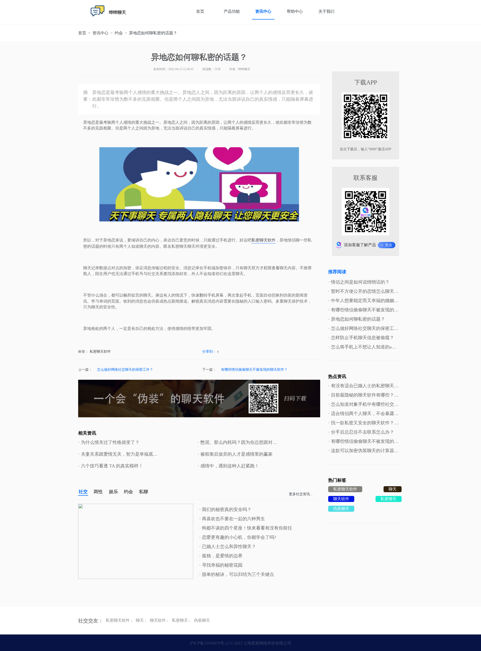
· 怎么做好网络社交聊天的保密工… (363, 328)
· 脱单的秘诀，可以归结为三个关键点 (236, 574)
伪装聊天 (341, 508)
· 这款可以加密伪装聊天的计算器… (363, 450)
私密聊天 (389, 499)
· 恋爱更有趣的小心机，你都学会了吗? (237, 537)
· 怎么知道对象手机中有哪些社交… (363, 404)
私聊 (143, 491)
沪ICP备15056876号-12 (209, 643)
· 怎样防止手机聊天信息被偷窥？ (361, 337)
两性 (98, 491)
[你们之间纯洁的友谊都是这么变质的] (135, 541)
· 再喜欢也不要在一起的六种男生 (232, 518)
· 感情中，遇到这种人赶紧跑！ (228, 465)
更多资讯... (301, 494)
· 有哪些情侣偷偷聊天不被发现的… (363, 309)
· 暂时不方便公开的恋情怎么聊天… (363, 291)
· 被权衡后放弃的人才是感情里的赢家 (235, 454)
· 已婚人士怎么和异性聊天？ (227, 546)
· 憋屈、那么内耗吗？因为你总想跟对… (237, 442)
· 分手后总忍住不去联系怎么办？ (361, 432)
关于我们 (326, 11)
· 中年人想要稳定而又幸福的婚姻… (363, 300)
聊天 (393, 489)
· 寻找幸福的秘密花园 (221, 565)
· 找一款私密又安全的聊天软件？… (363, 422)
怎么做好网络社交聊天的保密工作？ (125, 369)
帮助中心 (295, 11)
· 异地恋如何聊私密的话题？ (356, 319)
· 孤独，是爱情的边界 (221, 555)
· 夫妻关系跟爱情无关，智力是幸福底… (118, 454)
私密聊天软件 (264, 240)
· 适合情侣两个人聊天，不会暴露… (363, 413)
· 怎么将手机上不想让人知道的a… (362, 346)
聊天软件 (341, 499)
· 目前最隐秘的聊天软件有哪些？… (363, 395)
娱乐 (113, 491)
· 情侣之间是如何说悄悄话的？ (359, 282)
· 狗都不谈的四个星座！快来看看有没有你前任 (245, 528)
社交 (83, 491)
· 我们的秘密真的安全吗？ (225, 509)
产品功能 (232, 11)
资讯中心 (263, 11)
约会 (128, 491)
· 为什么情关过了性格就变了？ (109, 442)
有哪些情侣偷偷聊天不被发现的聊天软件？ (254, 369)
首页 (200, 11)
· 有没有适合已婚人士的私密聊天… (363, 385)
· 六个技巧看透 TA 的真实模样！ (110, 465)
